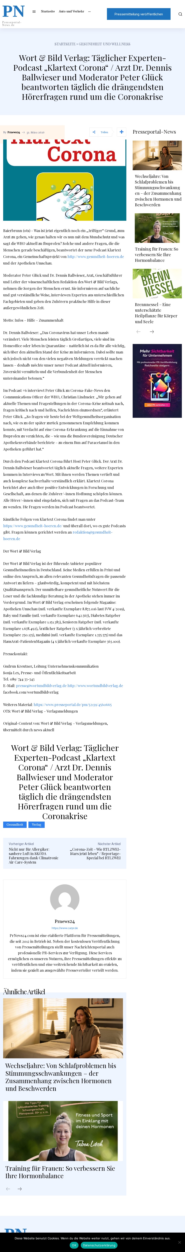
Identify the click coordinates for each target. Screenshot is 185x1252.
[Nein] (179, 1242)
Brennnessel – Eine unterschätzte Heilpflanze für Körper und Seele (156, 313)
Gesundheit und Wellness (104, 44)
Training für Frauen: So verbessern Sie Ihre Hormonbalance (60, 1172)
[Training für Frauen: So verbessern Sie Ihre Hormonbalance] (63, 1131)
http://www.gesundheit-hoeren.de (95, 256)
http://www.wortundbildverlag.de (95, 685)
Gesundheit (15, 825)
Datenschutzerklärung (99, 1245)
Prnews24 (13, 132)
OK (74, 1245)
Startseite (65, 44)
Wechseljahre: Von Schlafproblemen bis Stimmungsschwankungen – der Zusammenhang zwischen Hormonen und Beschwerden (60, 1076)
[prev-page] (8, 1189)
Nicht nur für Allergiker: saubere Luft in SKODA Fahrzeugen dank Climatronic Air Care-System (33, 856)
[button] (179, 14)
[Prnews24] (64, 899)
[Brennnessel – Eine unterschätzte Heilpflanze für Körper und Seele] (157, 283)
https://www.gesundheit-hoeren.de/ (32, 525)
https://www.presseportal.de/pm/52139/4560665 (73, 704)
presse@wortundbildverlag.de (41, 685)
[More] (121, 132)
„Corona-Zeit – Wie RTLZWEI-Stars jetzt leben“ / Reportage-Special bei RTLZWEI (95, 853)
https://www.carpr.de (65, 928)
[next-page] (20, 1189)
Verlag (36, 825)
